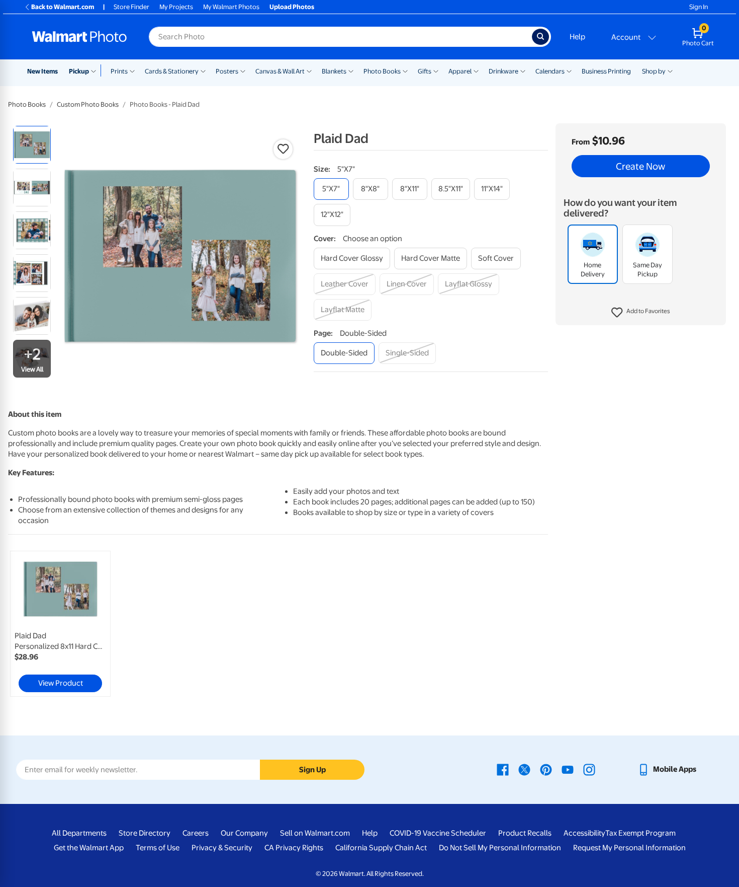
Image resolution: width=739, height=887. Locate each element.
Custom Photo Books (88, 104)
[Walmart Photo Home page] (79, 36)
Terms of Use (157, 847)
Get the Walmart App (89, 847)
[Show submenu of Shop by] (670, 70)
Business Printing (606, 71)
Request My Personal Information (629, 847)
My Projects (176, 7)
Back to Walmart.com (62, 7)
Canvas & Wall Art (280, 71)
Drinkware (503, 71)
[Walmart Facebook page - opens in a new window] (503, 769)
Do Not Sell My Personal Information (500, 847)
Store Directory (144, 833)
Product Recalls (524, 833)
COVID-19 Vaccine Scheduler (438, 833)
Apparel (460, 71)
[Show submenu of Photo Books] (405, 70)
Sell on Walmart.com (315, 833)
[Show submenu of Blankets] (351, 70)
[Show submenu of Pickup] (95, 70)
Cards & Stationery (172, 71)
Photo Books (382, 71)
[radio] (32, 145)
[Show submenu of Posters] (243, 70)
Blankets (334, 71)
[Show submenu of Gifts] (436, 70)
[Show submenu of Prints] (132, 70)
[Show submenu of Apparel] (476, 70)
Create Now (640, 166)
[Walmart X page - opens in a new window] (524, 769)
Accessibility (584, 833)
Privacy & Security (222, 847)
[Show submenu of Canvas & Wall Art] (309, 70)
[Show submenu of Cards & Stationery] (203, 70)
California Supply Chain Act (381, 847)
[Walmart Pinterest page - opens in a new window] (546, 769)
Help (577, 36)
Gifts (424, 71)
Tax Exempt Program (640, 833)
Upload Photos (291, 7)
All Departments (79, 833)
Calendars (550, 71)
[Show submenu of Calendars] (569, 70)
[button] (640, 312)
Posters (227, 71)
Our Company (244, 833)
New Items (42, 71)
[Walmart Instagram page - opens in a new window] (589, 769)
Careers (195, 833)
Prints (119, 71)
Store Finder (131, 7)
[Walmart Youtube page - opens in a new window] (568, 769)
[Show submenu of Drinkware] (523, 70)
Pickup (79, 71)
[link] (60, 623)
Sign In (698, 7)
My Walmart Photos (231, 7)
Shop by (654, 71)
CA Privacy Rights (293, 847)
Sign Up (312, 769)
